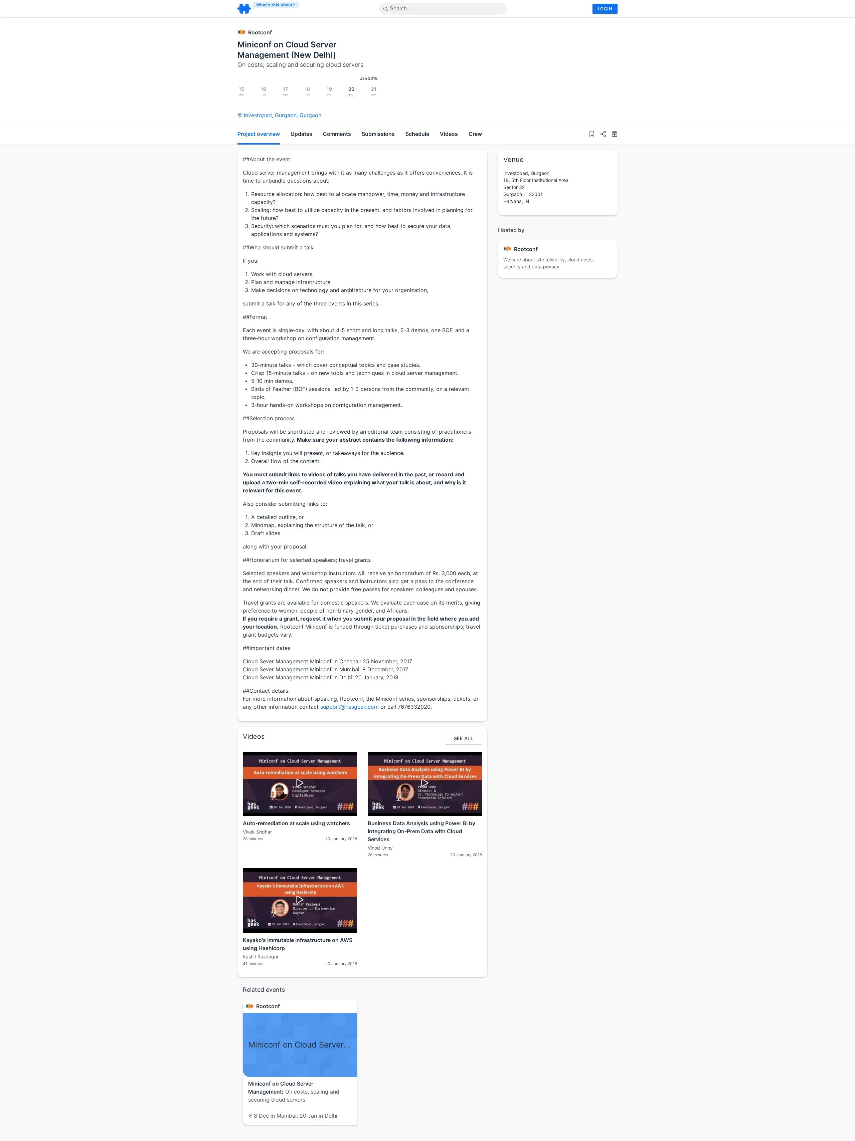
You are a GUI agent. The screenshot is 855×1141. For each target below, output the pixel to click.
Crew (475, 134)
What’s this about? (275, 4)
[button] (600, 134)
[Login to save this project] (592, 134)
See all (463, 738)
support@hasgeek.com (349, 706)
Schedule (417, 134)
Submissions (378, 134)
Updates (301, 134)
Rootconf (260, 32)
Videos (449, 134)
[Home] (268, 9)
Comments (337, 134)
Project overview (258, 134)
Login (605, 8)
